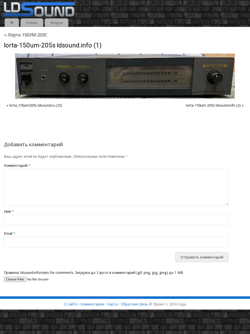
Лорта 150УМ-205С (25, 35)
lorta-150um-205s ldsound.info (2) (213, 105)
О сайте (70, 304)
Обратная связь (134, 304)
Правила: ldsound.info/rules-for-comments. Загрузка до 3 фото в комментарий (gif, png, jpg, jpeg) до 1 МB (93, 272)
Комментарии (92, 304)
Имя (9, 211)
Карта (112, 304)
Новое (32, 22)
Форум (56, 22)
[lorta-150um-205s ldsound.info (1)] (125, 76)
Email (9, 233)
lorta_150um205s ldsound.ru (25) (35, 105)
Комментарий (17, 165)
